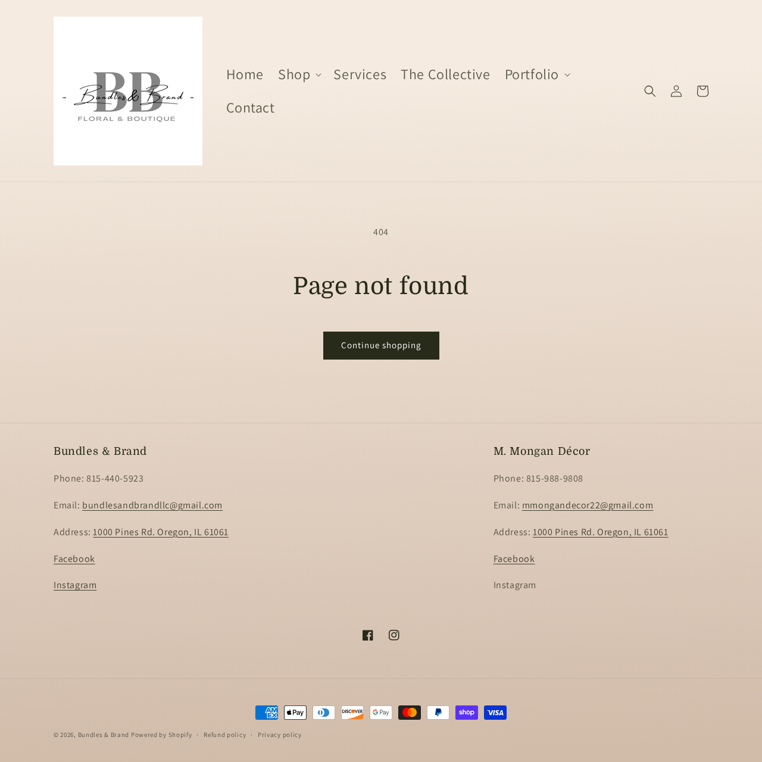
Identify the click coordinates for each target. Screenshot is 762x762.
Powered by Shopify (161, 734)
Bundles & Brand (104, 734)
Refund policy (225, 734)
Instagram (75, 585)
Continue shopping (381, 345)
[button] (298, 74)
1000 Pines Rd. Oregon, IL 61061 (161, 532)
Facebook (74, 558)
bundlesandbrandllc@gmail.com (152, 505)
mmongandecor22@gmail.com (587, 505)
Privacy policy (280, 734)
